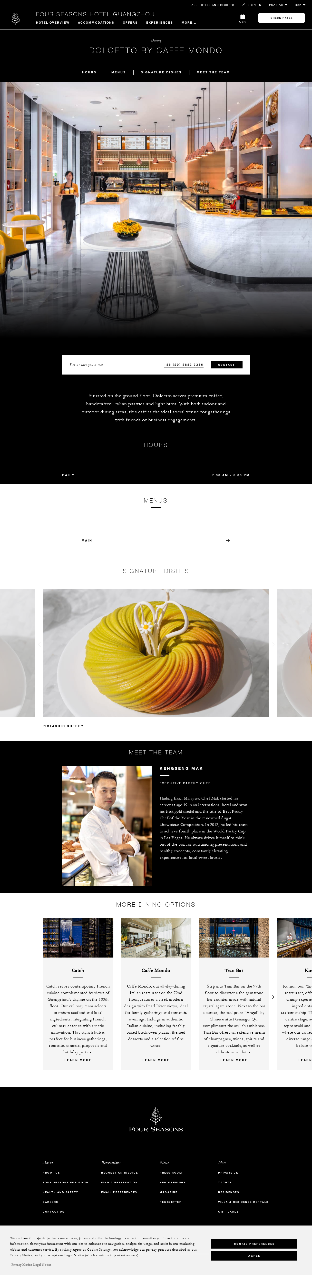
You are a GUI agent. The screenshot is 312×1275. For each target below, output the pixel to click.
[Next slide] (273, 645)
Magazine (168, 1192)
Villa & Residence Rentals (243, 1202)
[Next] (273, 994)
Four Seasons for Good (65, 1182)
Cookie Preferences (254, 1243)
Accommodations (96, 22)
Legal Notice (42, 1265)
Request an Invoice (119, 1172)
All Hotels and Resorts (213, 4)
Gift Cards (228, 1211)
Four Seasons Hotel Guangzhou (95, 14)
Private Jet (229, 1172)
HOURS (89, 72)
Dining (156, 40)
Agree (254, 1255)
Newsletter (171, 1202)
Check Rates (282, 18)
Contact (226, 364)
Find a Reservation (119, 1182)
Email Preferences (119, 1192)
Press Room (171, 1172)
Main (87, 540)
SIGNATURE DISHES (161, 72)
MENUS (118, 72)
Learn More (78, 1060)
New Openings (173, 1182)
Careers (50, 1202)
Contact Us (53, 1211)
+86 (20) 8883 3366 (184, 364)
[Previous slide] (39, 645)
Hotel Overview (52, 22)
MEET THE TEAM (213, 72)
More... (189, 22)
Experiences (159, 22)
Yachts (225, 1182)
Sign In (255, 4)
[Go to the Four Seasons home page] (15, 18)
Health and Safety (60, 1192)
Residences (228, 1192)
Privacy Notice (21, 1265)
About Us (51, 1172)
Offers (130, 22)
